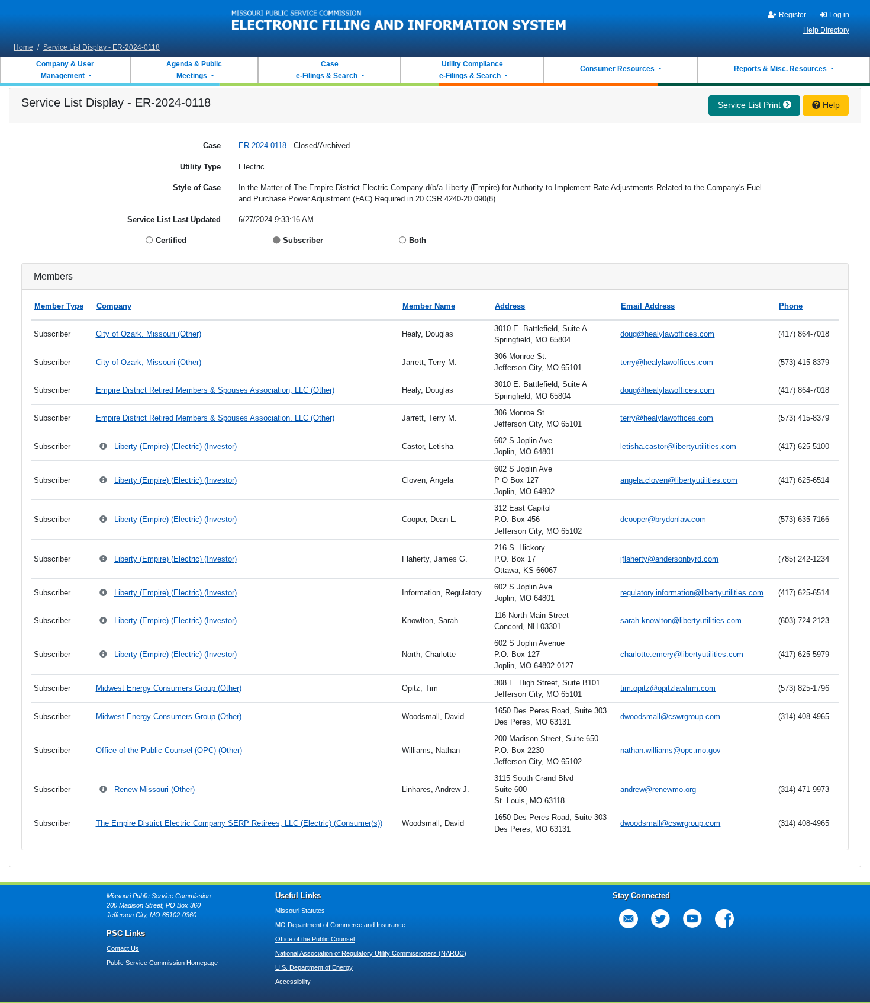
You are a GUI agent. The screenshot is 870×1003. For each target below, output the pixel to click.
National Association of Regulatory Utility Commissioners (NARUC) (370, 953)
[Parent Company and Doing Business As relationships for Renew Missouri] (104, 790)
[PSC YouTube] (692, 918)
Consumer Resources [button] (618, 69)
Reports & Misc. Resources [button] (781, 69)
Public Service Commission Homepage (162, 962)
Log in (839, 15)
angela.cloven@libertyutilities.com (678, 480)
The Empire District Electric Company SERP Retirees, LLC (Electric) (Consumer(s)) (239, 823)
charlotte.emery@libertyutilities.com (681, 654)
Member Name (428, 306)
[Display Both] (404, 240)
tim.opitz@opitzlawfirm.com (668, 688)
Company (113, 306)
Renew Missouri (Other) (154, 789)
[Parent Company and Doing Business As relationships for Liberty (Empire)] (104, 447)
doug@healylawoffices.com (667, 333)
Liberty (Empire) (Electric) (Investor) (175, 446)
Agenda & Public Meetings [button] (194, 70)
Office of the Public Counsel (315, 939)
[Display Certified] (151, 240)
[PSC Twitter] (660, 918)
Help (830, 105)
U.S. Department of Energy (314, 967)
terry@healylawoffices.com (666, 362)
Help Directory (826, 30)
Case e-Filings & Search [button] (326, 70)
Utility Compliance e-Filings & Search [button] (470, 70)
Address (510, 306)
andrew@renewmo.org (658, 789)
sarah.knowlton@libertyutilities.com (681, 620)
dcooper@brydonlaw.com (663, 519)
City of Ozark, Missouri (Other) (148, 333)
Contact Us (123, 948)
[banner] (399, 19)
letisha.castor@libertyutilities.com (678, 446)
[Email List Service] (628, 918)
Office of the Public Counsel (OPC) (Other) (169, 750)
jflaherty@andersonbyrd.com (669, 559)
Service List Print (750, 105)
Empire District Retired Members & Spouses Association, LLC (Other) (215, 390)
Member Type (58, 306)
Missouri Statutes (300, 910)
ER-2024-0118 (262, 145)
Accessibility (293, 981)
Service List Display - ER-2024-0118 (101, 47)
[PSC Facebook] (724, 918)
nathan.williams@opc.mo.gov (670, 750)
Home (23, 47)
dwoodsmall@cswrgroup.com (670, 716)
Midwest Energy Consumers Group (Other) (168, 688)
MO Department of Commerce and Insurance (340, 924)
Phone (791, 306)
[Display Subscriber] (278, 240)
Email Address (648, 306)
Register (792, 15)
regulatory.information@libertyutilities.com (691, 592)
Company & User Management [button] (65, 70)
